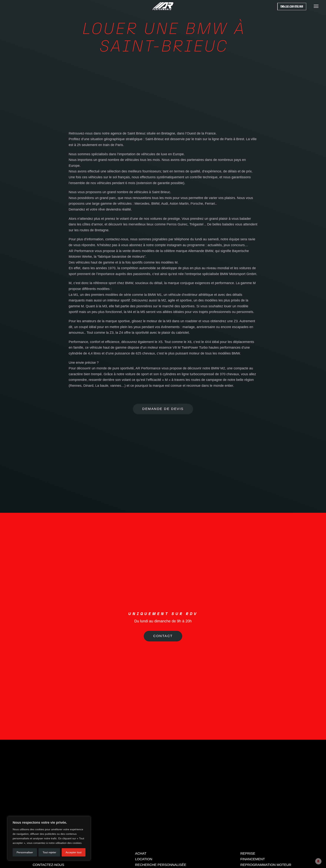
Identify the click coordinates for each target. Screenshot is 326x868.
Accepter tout (74, 852)
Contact (163, 674)
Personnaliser (25, 852)
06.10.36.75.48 (292, 6)
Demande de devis (163, 409)
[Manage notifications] (318, 861)
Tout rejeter (49, 852)
